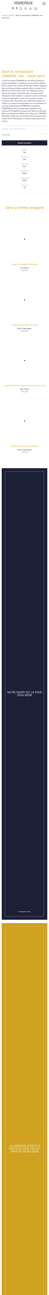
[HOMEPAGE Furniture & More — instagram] (13, 8)
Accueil (4, 15)
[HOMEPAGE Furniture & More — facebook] (16, 8)
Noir (24, 166)
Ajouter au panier (24, 143)
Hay (24, 152)
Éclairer (11, 15)
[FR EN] (35, 8)
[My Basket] (30, 8)
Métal (24, 173)
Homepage (23, 3)
